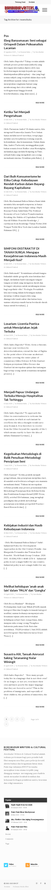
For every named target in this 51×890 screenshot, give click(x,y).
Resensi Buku (25, 52)
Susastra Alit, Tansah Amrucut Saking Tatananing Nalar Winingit (24, 658)
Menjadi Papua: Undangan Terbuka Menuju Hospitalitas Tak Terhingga (23, 395)
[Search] (36, 10)
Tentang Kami (20, 2)
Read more (40, 103)
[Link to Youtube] (45, 883)
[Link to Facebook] (41, 883)
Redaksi (32, 2)
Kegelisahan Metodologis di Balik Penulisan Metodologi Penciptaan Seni (22, 457)
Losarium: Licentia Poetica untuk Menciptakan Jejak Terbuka (21, 327)
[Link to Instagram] (36, 883)
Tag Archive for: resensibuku (18, 19)
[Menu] (43, 10)
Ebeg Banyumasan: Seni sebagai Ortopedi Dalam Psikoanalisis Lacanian (25, 44)
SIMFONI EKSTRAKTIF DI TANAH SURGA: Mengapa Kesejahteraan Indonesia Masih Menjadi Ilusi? (25, 254)
